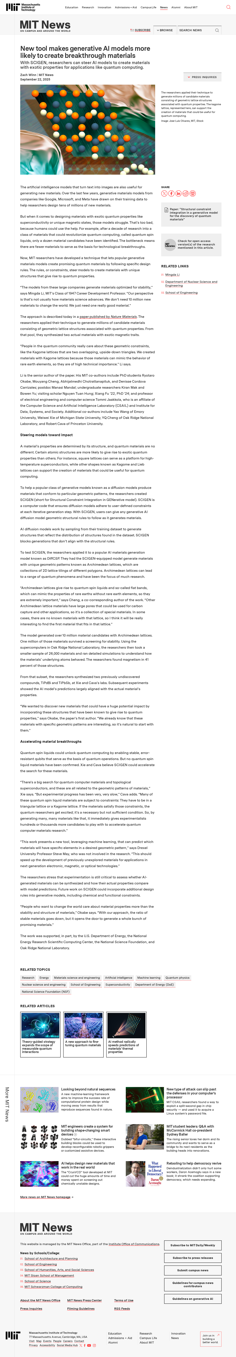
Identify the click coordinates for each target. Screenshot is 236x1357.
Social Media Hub (67, 1345)
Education (71, 7)
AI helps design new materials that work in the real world (88, 1165)
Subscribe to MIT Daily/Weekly (193, 1245)
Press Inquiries (31, 1308)
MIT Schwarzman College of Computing (53, 1286)
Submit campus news (192, 1270)
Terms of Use (123, 1300)
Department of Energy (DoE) (154, 984)
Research (88, 7)
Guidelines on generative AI (192, 1299)
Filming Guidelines (81, 1308)
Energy (44, 977)
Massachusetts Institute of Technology (53, 1332)
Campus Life (148, 7)
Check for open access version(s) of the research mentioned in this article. (196, 244)
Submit (217, 30)
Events (47, 1341)
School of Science (38, 1281)
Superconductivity (118, 984)
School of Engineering (181, 292)
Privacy (33, 1345)
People (57, 1341)
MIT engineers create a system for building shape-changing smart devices (87, 1130)
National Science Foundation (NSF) (46, 991)
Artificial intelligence (118, 977)
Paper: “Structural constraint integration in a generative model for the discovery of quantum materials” (194, 214)
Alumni (175, 7)
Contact (79, 1341)
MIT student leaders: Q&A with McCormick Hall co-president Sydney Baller (190, 1130)
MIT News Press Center (84, 1300)
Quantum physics (178, 977)
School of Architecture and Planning (51, 1258)
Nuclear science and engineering (43, 984)
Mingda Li (172, 274)
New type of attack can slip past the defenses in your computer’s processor (191, 1093)
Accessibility (47, 1345)
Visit (32, 1341)
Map (38, 1341)
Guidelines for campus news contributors (192, 1284)
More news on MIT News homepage (45, 1197)
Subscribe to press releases (193, 1258)
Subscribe (142, 30)
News (164, 7)
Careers (68, 1341)
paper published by (108, 317)
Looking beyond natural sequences (88, 1089)
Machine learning (148, 977)
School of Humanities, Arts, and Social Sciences (59, 1269)
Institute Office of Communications (134, 1244)
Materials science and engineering (77, 977)
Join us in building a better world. (210, 1339)
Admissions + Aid (126, 7)
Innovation (104, 7)
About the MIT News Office (40, 1300)
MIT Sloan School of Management (49, 1275)
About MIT (190, 7)
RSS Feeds (122, 1308)
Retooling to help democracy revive (194, 1163)
